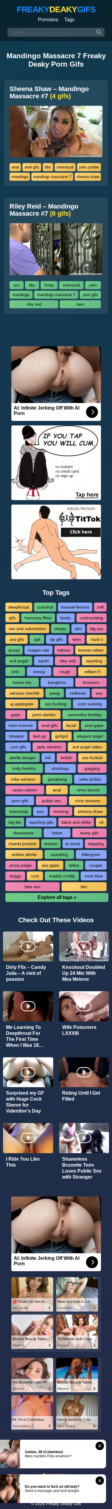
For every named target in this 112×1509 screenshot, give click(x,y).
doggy (15, 876)
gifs (12, 617)
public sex (51, 800)
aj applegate (21, 703)
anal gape (94, 725)
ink (48, 757)
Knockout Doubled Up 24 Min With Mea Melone (83, 973)
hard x (97, 639)
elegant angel (90, 736)
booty (49, 285)
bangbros (57, 682)
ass (16, 285)
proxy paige (21, 865)
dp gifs (56, 639)
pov (40, 811)
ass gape (50, 865)
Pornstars (48, 19)
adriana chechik (24, 693)
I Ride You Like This (23, 1162)
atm (78, 628)
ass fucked (92, 757)
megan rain (38, 650)
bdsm (57, 833)
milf (100, 607)
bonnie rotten (90, 650)
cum (35, 876)
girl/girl (61, 736)
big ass (96, 628)
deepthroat (18, 607)
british (66, 757)
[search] (99, 32)
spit (37, 639)
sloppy (60, 628)
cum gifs (18, 746)
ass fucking (55, 703)
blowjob (16, 736)
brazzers (91, 682)
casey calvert (24, 790)
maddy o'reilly (62, 876)
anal (15, 167)
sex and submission (27, 628)
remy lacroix (88, 790)
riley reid (34, 304)
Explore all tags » (57, 897)
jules (93, 285)
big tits (15, 822)
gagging (92, 768)
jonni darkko (44, 714)
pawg (55, 693)
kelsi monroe (21, 725)
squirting (94, 660)
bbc (48, 167)
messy (39, 671)
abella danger (23, 757)
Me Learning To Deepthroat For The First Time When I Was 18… (25, 1036)
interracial (65, 167)
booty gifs (89, 833)
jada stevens (49, 746)
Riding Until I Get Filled (81, 1096)
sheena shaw (87, 176)
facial (71, 725)
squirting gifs (41, 822)
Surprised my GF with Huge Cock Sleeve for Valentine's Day (25, 1101)
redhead (78, 693)
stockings (60, 768)
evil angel (19, 660)
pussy (14, 650)
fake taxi (32, 886)
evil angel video (87, 746)
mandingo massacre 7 (52, 176)
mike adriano (23, 779)
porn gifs (90, 294)
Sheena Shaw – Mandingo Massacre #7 (49, 92)
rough (64, 671)
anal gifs (31, 167)
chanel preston (22, 843)
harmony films (38, 617)
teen (80, 304)
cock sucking (90, 703)
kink (15, 671)
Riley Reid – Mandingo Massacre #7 (44, 210)
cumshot (45, 607)
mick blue (94, 876)
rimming (60, 811)
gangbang (57, 779)
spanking (59, 854)
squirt (43, 660)
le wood (72, 843)
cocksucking (91, 617)
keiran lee (22, 682)
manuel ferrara (75, 607)
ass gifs (17, 639)
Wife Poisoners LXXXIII (79, 1030)
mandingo (19, 176)
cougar (95, 865)
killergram (91, 854)
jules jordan (89, 167)
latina (74, 865)
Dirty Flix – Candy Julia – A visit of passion (26, 973)
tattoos (63, 650)
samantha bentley (85, 714)
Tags (69, 19)
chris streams (87, 800)
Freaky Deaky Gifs (63, 1503)
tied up (39, 736)
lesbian (51, 843)
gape (15, 714)
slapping (96, 843)
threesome (23, 833)
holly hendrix (24, 768)
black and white (76, 822)
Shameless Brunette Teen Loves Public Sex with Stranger (82, 1167)
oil (101, 822)
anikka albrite (24, 854)
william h (93, 671)
